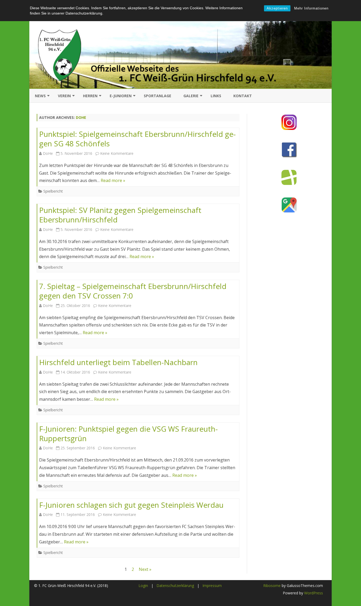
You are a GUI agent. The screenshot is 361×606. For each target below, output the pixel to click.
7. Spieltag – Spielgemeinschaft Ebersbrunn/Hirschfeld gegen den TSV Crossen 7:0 (132, 291)
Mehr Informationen (311, 8)
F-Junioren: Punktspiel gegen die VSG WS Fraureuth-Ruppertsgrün (128, 433)
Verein (64, 95)
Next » (145, 569)
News (40, 95)
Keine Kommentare (116, 153)
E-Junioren (121, 95)
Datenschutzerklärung (175, 585)
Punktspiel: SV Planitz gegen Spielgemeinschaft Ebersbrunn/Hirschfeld (120, 215)
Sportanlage (157, 95)
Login (143, 585)
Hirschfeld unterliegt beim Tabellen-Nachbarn (118, 362)
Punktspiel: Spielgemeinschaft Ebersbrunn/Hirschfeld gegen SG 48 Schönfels (137, 138)
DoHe (81, 117)
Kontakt (242, 95)
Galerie (190, 95)
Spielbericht (53, 191)
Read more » (113, 180)
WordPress (313, 592)
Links (216, 95)
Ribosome (272, 585)
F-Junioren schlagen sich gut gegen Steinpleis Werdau (131, 505)
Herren (90, 95)
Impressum (212, 585)
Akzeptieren (277, 8)
